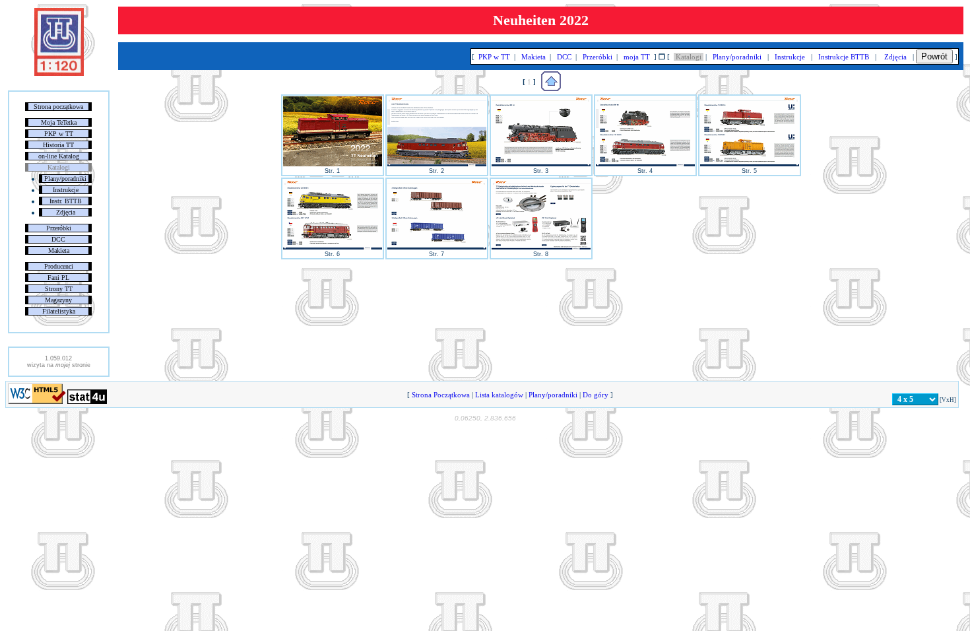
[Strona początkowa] (59, 73)
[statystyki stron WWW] (87, 401)
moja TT (637, 57)
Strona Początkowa (441, 395)
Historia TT (58, 145)
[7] (436, 247)
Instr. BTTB (65, 201)
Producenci (58, 266)
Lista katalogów (499, 395)
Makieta (58, 250)
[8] (541, 247)
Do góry (595, 395)
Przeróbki (58, 228)
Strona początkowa (58, 106)
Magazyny (58, 300)
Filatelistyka (58, 311)
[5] (749, 164)
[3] (541, 164)
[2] (436, 164)
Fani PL (58, 277)
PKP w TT (58, 133)
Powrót (934, 56)
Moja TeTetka (59, 122)
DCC (58, 239)
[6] (332, 247)
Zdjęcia (65, 212)
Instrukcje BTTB (843, 57)
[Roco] (551, 88)
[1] (332, 164)
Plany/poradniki (65, 178)
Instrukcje (66, 189)
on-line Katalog (58, 156)
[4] (645, 164)
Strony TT (59, 288)
